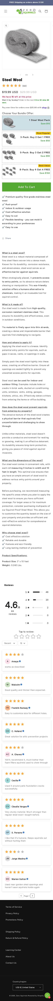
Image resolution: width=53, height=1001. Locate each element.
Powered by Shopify (36, 996)
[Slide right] (33, 75)
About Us (10, 956)
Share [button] (8, 238)
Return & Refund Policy (17, 938)
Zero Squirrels (21, 996)
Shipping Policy (13, 932)
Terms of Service (14, 907)
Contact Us (11, 963)
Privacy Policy (12, 913)
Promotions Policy (14, 920)
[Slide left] (20, 75)
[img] (11, 86)
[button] (6, 11)
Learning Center (13, 950)
